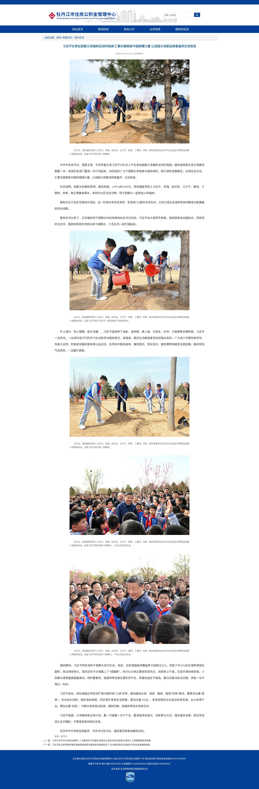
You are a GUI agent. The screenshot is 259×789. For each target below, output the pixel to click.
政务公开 (129, 29)
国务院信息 (182, 29)
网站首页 (77, 29)
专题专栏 (67, 37)
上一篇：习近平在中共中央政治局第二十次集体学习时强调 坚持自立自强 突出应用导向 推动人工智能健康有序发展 (97, 740)
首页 (58, 37)
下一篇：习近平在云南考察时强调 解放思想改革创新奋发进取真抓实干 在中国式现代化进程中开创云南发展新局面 (97, 744)
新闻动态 (103, 29)
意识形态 (79, 37)
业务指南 (155, 29)
